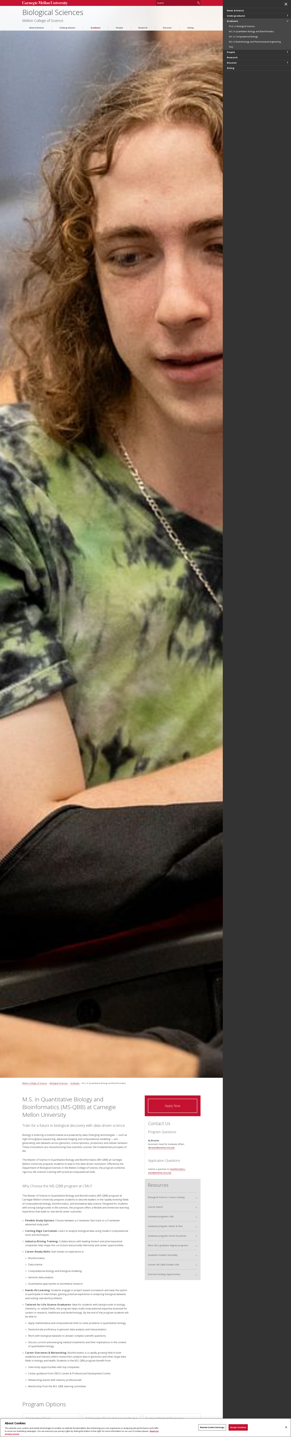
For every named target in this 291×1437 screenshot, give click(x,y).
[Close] (286, 1427)
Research (142, 27)
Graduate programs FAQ (161, 1216)
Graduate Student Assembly (162, 1255)
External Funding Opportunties (164, 1274)
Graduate (95, 27)
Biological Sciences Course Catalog (166, 1197)
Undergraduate (67, 27)
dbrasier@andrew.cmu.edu (161, 1147)
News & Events (36, 27)
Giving (190, 27)
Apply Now (172, 1105)
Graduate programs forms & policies (167, 1235)
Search (198, 3)
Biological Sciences (52, 12)
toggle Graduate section (287, 21)
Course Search (155, 1206)
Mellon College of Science (42, 20)
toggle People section (287, 52)
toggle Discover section (287, 62)
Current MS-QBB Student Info (163, 1264)
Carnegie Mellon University (45, 3)
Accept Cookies (238, 1427)
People (119, 27)
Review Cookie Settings (212, 1427)
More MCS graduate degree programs (168, 1245)
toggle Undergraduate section (287, 15)
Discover (167, 27)
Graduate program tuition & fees (165, 1226)
